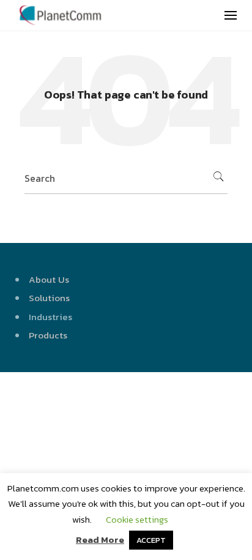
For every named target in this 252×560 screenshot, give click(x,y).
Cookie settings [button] (137, 519)
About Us (49, 279)
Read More (100, 539)
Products (48, 335)
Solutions (49, 298)
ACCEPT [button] (151, 540)
